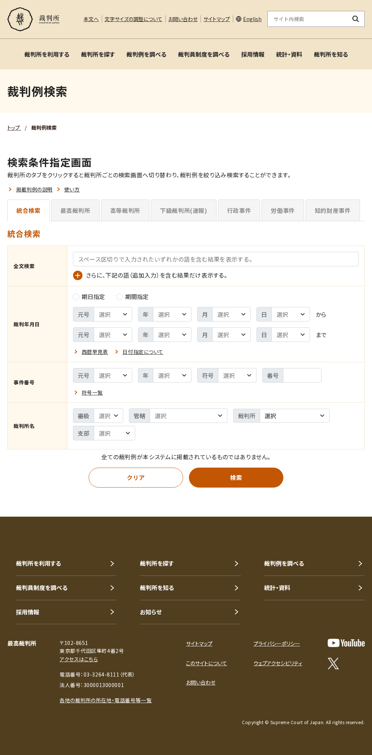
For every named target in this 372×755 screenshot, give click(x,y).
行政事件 (239, 210)
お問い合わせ (183, 19)
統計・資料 (289, 54)
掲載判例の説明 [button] (34, 189)
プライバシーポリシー (277, 643)
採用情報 (252, 54)
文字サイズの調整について (133, 19)
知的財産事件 (333, 210)
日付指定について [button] (142, 351)
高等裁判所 (125, 210)
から (321, 314)
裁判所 (246, 415)
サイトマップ (216, 19)
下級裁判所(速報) (183, 210)
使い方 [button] (72, 189)
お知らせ (151, 611)
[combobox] (294, 416)
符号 (208, 375)
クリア (136, 477)
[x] (333, 663)
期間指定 (137, 296)
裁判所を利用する (46, 54)
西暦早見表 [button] (95, 351)
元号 (83, 314)
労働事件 (283, 210)
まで (321, 334)
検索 (236, 477)
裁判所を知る (331, 54)
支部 (83, 433)
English (252, 19)
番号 (273, 375)
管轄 (139, 415)
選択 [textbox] (270, 415)
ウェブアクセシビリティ (278, 663)
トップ (14, 127)
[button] (345, 490)
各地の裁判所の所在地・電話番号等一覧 (105, 700)
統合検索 (28, 210)
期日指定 (93, 296)
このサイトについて (206, 663)
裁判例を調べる (146, 54)
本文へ (91, 19)
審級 (83, 415)
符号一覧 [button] (92, 392)
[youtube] (346, 643)
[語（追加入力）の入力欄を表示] (77, 275)
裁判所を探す (98, 54)
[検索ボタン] (355, 19)
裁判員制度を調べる (204, 54)
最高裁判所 (75, 210)
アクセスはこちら (79, 659)
